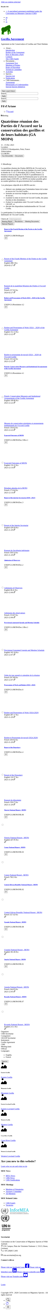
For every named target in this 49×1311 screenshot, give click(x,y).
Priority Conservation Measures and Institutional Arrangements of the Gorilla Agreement (22, 397)
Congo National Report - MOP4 (14, 847)
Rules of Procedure (13, 67)
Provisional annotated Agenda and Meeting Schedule (21, 622)
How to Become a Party (15, 55)
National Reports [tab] (7, 224)
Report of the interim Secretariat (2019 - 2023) (19, 498)
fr (6, 20)
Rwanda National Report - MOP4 (15, 997)
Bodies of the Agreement (15, 52)
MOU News (10, 1176)
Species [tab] (4, 1061)
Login (3, 1285)
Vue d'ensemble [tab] (7, 156)
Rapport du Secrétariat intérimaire (16, 550)
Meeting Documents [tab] (32, 221)
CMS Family (10, 1203)
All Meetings (10, 1194)
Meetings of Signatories (14, 1189)
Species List (10, 76)
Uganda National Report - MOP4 (15, 922)
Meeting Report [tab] (7, 221)
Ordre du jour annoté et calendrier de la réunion (22, 675)
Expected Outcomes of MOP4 (14, 435)
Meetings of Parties (13, 65)
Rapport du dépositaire (12, 800)
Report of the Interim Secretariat (16, 525)
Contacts (9, 57)
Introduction (10, 50)
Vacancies (9, 1205)
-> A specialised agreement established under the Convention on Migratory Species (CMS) (24, 12)
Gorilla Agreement (12, 39)
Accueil (10, 112)
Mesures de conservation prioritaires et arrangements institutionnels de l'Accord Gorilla (23, 424)
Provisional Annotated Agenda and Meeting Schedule (24, 650)
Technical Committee (14, 70)
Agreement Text (12, 63)
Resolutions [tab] (19, 221)
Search (3, 93)
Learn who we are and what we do (14, 1166)
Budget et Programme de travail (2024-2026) (21, 738)
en (6, 17)
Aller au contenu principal (10, 2)
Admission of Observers (12, 560)
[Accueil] (6, 34)
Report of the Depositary (12, 747)
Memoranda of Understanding (17, 85)
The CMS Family (12, 59)
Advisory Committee (13, 1191)
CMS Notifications (13, 1180)
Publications (10, 78)
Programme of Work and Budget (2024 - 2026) (19, 685)
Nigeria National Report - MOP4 (15, 810)
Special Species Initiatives (15, 87)
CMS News (10, 1178)
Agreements (10, 82)
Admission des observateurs (14, 613)
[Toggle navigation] (8, 1300)
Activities (9, 72)
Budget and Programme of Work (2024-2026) (21, 713)
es (6, 22)
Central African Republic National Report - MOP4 (21, 885)
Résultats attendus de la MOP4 (15, 488)
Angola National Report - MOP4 (15, 959)
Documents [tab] (19, 156)
